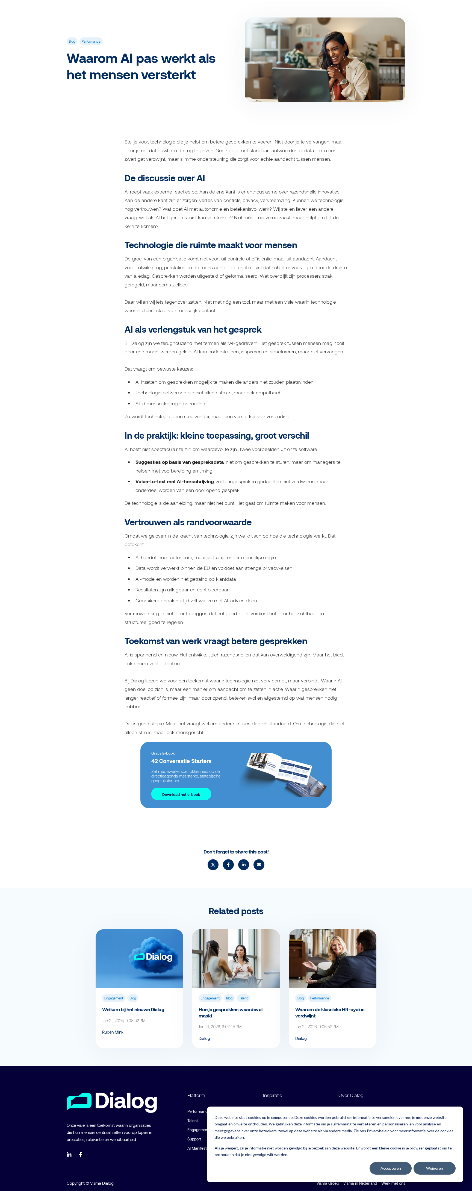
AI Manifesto (198, 1148)
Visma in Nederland (360, 1183)
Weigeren (434, 1168)
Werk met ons (393, 1183)
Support (194, 1139)
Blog (72, 41)
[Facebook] (81, 1154)
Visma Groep (328, 1183)
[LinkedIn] (69, 1154)
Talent (243, 998)
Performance (91, 41)
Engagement (113, 998)
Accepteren (390, 1168)
